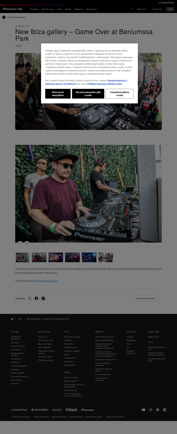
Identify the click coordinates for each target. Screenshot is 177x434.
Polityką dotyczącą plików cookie (104, 83)
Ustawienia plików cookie (119, 94)
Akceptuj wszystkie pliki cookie (88, 94)
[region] (89, 73)
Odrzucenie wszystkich (58, 94)
